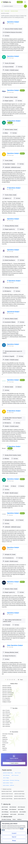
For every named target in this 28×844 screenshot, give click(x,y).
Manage (14, 840)
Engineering (4, 739)
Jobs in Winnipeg (6, 721)
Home (2, 11)
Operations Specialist (7, 689)
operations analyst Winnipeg (7, 798)
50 (18, 679)
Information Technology (7, 733)
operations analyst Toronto (7, 791)
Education (4, 741)
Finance (4, 735)
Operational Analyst (13, 311)
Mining (3, 744)
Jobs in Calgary (5, 715)
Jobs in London (13, 814)
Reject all (14, 836)
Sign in (20, 1)
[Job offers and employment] (6, 2)
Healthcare (4, 737)
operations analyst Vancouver (7, 793)
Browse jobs (7, 11)
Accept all (14, 833)
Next (21, 679)
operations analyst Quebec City (20, 798)
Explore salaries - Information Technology (11, 780)
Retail (3, 746)
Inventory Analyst (6, 700)
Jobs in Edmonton (6, 717)
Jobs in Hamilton (6, 724)
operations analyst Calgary (19, 793)
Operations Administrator (8, 692)
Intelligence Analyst (6, 701)
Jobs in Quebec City (6, 722)
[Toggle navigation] (25, 2)
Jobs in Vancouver (6, 714)
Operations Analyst (14, 11)
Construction (5, 742)
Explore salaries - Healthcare (8, 785)
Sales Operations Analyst (15, 645)
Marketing (4, 748)
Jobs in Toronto (6, 710)
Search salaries (14, 763)
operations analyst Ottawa (19, 796)
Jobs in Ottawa (5, 719)
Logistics (4, 750)
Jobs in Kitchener (6, 726)
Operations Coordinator (7, 694)
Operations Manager (6, 687)
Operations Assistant (7, 691)
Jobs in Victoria (21, 814)
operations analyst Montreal (18, 791)
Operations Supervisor (7, 696)
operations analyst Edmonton (7, 796)
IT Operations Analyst (13, 121)
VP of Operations (6, 698)
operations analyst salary (8, 772)
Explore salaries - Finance (8, 782)
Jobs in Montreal (6, 712)
